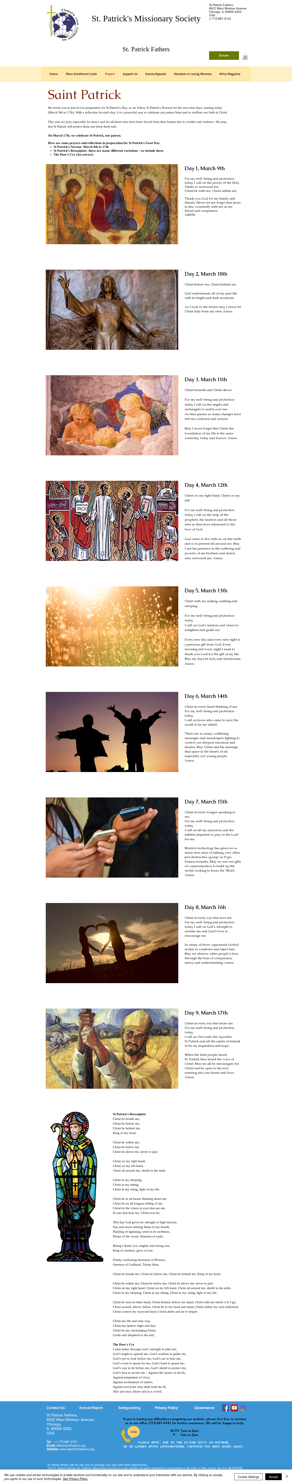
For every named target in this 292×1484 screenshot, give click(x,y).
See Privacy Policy (75, 1479)
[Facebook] (225, 1407)
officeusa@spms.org (66, 1445)
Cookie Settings (248, 1477)
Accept (273, 1477)
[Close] (286, 1477)
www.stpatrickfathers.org (77, 1449)
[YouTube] (234, 1407)
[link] (245, 56)
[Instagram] (243, 1407)
